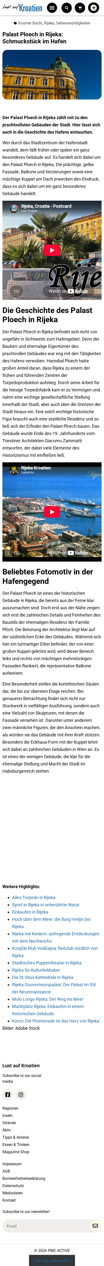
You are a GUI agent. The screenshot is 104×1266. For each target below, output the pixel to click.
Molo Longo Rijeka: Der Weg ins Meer (47, 999)
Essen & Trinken (16, 1144)
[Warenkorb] (80, 8)
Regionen (10, 1108)
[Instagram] (20, 1094)
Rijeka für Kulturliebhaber (36, 970)
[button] (52, 8)
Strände (9, 1123)
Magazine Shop (15, 1152)
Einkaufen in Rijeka (30, 912)
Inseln (7, 1115)
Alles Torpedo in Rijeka (33, 897)
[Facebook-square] (7, 1094)
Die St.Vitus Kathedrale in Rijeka (42, 977)
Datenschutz (13, 1185)
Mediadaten (12, 1193)
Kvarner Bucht (30, 23)
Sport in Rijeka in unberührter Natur (45, 904)
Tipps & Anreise (15, 1137)
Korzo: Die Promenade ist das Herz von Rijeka (55, 1020)
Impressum (12, 1164)
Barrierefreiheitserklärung (23, 1178)
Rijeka (49, 23)
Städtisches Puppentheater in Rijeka (47, 962)
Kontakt (9, 1200)
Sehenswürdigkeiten (73, 23)
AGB (6, 1171)
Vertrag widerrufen (52, 1260)
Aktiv (6, 1130)
